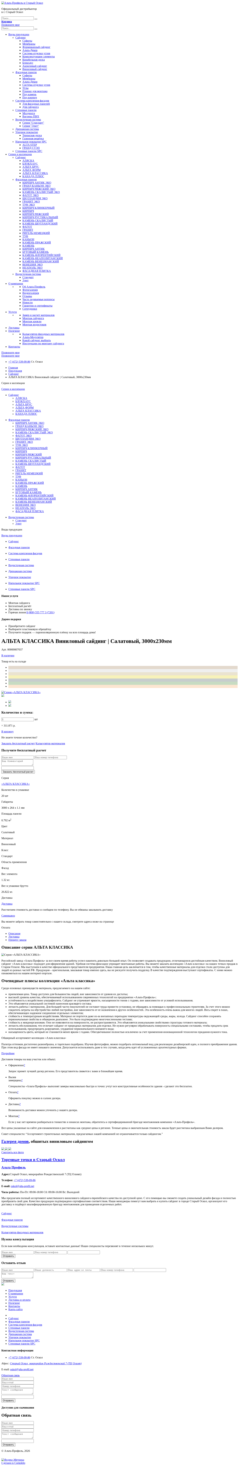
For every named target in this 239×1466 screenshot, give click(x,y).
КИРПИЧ (28, 211)
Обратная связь (10, 1375)
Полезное (14, 330)
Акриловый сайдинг (34, 65)
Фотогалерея (30, 289)
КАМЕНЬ (28, 245)
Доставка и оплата (19, 1299)
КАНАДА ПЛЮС (33, 176)
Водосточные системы (14, 1226)
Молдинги (28, 113)
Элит (25, 280)
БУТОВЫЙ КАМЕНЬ (35, 252)
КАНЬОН (28, 239)
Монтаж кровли (31, 321)
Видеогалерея (30, 293)
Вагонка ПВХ (30, 116)
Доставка (13, 327)
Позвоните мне (10, 24)
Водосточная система (28, 119)
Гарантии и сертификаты (37, 305)
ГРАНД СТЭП (31, 147)
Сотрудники (29, 308)
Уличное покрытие (26, 132)
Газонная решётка (33, 138)
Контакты (14, 346)
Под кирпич (29, 97)
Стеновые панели (26, 110)
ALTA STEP (29, 144)
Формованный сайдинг (36, 47)
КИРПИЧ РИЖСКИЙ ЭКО (38, 188)
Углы (25, 88)
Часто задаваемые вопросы (38, 299)
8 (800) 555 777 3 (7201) (40, 612)
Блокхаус (27, 62)
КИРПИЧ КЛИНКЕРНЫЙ (38, 207)
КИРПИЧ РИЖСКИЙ (35, 214)
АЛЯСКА (28, 160)
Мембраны (28, 43)
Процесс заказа (17, 939)
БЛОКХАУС (30, 163)
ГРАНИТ (27, 229)
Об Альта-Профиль (33, 286)
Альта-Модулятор (32, 337)
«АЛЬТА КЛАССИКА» (15, 783)
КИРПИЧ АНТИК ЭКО (36, 182)
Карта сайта (15, 1309)
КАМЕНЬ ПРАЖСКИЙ (36, 242)
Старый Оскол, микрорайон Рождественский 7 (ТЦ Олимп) (46, 1363)
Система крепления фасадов (32, 100)
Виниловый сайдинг (34, 69)
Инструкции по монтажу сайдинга (43, 343)
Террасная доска (32, 135)
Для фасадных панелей (36, 103)
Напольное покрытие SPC (31, 141)
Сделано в (13, 1462)
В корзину (7, 731)
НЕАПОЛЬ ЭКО (32, 267)
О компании (15, 283)
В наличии (7, 655)
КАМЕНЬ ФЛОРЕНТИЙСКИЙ (41, 255)
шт (36, 719)
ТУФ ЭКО (28, 204)
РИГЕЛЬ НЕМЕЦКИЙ (36, 233)
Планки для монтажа (34, 91)
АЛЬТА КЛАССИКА (35, 173)
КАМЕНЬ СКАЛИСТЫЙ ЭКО (41, 192)
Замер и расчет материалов (38, 315)
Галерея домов (15, 1141)
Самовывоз (8, 915)
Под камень (29, 94)
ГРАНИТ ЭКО (31, 201)
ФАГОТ (27, 226)
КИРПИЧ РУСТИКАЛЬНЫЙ (40, 217)
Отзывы (27, 296)
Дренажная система (27, 129)
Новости (27, 302)
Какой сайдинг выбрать (36, 340)
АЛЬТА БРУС (30, 166)
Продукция (15, 370)
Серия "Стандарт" (33, 122)
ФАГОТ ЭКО (30, 195)
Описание (14, 933)
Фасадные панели (26, 72)
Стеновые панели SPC (28, 151)
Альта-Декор (29, 50)
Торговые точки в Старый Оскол (33, 1159)
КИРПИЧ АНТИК (33, 248)
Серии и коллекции (20, 154)
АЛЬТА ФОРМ (31, 170)
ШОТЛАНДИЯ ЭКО (35, 198)
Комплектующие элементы (38, 56)
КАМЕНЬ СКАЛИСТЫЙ (37, 220)
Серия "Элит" (30, 125)
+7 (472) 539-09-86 (19, 361)
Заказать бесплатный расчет (18, 743)
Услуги (12, 311)
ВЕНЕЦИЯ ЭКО (32, 264)
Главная (13, 367)
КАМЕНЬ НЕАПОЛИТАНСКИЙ (42, 258)
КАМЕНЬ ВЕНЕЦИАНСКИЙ (40, 261)
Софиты (27, 40)
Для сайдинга (30, 106)
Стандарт (28, 277)
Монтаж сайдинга (33, 318)
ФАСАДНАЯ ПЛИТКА (36, 270)
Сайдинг (20, 37)
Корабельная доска (33, 59)
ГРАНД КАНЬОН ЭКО (36, 185)
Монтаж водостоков (34, 324)
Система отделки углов (36, 53)
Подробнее (8, 1053)
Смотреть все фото (12, 1152)
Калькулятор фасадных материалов (43, 334)
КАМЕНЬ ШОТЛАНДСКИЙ (40, 223)
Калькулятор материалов (50, 743)
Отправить (8, 1256)
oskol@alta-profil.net (21, 1369)
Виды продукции (18, 34)
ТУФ (25, 236)
